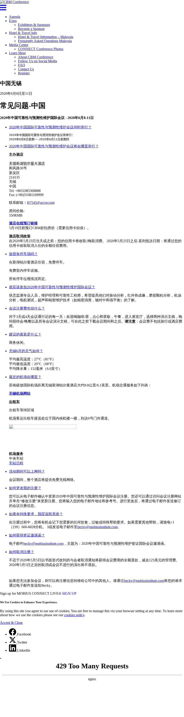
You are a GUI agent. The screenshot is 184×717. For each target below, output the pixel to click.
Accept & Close (11, 622)
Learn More (17, 53)
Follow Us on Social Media (37, 61)
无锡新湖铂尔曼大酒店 (27, 164)
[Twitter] (13, 642)
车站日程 (16, 463)
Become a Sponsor (31, 29)
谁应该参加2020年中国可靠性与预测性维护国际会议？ (52, 287)
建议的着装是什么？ (25, 334)
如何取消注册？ (21, 552)
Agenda (14, 17)
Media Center (18, 45)
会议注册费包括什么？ (27, 308)
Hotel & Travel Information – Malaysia (45, 37)
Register (24, 73)
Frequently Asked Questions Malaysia (45, 41)
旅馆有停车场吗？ (23, 254)
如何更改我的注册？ (25, 488)
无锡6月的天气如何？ (26, 351)
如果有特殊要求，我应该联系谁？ (36, 514)
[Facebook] (13, 634)
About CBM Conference (35, 57)
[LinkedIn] (13, 650)
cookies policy (74, 615)
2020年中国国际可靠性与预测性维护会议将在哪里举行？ (54, 146)
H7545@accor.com (41, 203)
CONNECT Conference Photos (40, 49)
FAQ (21, 65)
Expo (13, 21)
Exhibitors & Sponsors (34, 25)
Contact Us (26, 69)
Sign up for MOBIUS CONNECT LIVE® (30, 593)
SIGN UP (69, 593)
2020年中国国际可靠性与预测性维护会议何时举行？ (50, 127)
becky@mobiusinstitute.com (97, 527)
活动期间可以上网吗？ (27, 471)
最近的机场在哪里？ (25, 377)
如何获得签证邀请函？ (27, 535)
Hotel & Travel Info (23, 33)
